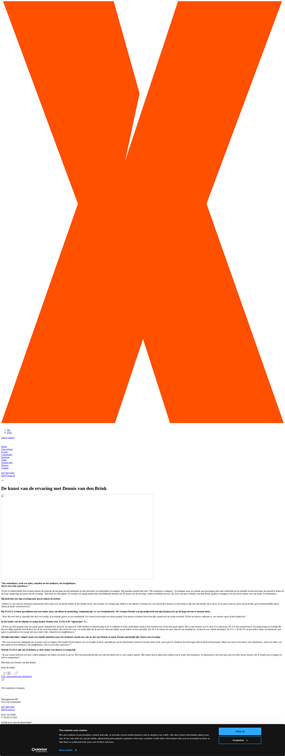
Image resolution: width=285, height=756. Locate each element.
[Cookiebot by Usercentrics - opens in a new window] (39, 750)
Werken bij (7, 462)
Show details (66, 750)
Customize (238, 740)
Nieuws (4, 465)
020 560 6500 (7, 473)
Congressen (6, 454)
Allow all (240, 731)
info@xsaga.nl (8, 475)
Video (4, 460)
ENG (9, 432)
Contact (4, 468)
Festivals (5, 457)
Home (4, 446)
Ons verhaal (6, 449)
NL (8, 430)
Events (4, 452)
